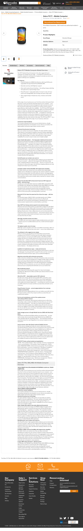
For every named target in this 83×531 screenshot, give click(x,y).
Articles (7, 500)
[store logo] (10, 3)
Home (2, 12)
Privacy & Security (50, 525)
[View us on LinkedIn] (61, 518)
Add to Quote (78, 55)
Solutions (31, 491)
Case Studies (32, 496)
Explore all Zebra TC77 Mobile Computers (54, 55)
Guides (30, 498)
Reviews (22, 65)
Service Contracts (40, 65)
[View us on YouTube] (71, 518)
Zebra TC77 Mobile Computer (56, 12)
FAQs (48, 65)
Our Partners (8, 493)
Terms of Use (58, 525)
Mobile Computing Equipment (12, 12)
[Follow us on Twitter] (65, 518)
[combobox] (30, 3)
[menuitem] (5, 8)
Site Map (44, 525)
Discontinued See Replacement (54, 22)
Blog (6, 498)
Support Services (33, 489)
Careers (7, 496)
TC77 (68, 18)
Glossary (52, 487)
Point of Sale (43, 504)
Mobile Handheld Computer (27, 12)
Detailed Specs (13, 65)
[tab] (4, 65)
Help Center (22, 482)
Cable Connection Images (22, 510)
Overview (5, 65)
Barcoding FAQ (22, 514)
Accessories (30, 65)
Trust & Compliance (66, 525)
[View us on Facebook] (68, 518)
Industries (31, 493)
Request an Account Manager (22, 487)
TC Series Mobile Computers (41, 12)
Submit (74, 491)
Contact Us (69, 4)
